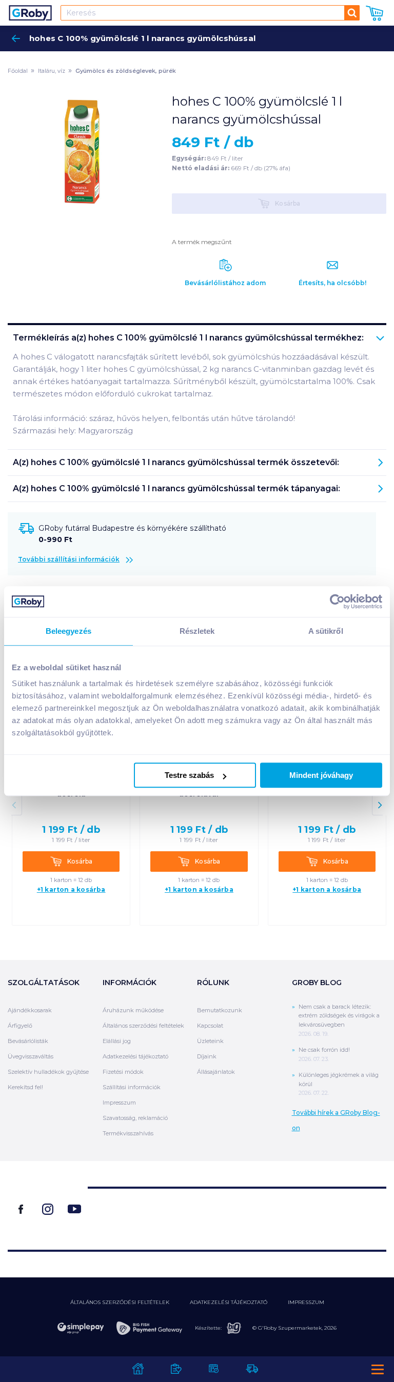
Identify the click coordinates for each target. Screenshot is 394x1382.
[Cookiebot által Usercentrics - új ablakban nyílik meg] (337, 601)
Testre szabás (189, 775)
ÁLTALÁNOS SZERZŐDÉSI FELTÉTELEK (119, 1302)
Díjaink (206, 1056)
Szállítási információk (132, 1087)
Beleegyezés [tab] (68, 631)
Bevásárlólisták (28, 1041)
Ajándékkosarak (30, 1010)
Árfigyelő (20, 1025)
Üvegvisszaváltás (30, 1056)
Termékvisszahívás (128, 1133)
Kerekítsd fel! (25, 1087)
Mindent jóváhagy (321, 775)
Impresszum (119, 1102)
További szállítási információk (69, 559)
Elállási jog (117, 1041)
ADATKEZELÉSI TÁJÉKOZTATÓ (228, 1302)
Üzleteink (210, 1041)
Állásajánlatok (216, 1071)
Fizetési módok (123, 1071)
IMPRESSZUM (306, 1302)
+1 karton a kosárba (71, 890)
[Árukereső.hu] (237, 1214)
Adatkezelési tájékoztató (135, 1056)
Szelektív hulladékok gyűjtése (48, 1071)
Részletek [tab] (197, 631)
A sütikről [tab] (325, 631)
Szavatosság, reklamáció (135, 1117)
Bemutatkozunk (219, 1010)
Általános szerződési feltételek (143, 1025)
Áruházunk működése (133, 1010)
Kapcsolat (210, 1025)
